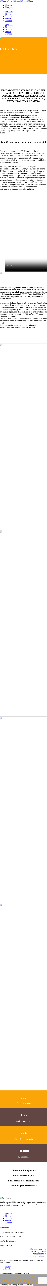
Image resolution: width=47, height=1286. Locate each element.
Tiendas (8, 1216)
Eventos (8, 1220)
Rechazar (12, 1285)
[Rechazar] (34, 1285)
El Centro (9, 1214)
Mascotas (25, 1273)
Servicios (8, 1218)
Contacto (8, 1223)
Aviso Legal (5, 1273)
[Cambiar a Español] (9, 7)
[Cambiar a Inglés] (8, 5)
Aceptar (4, 1285)
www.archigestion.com (38, 1256)
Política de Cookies (25, 1285)
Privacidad (15, 1273)
